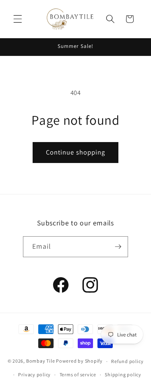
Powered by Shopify (79, 361)
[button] (17, 19)
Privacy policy (34, 374)
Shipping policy (123, 374)
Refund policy (127, 361)
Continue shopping (75, 152)
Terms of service (78, 374)
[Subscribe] (118, 246)
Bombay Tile (40, 361)
